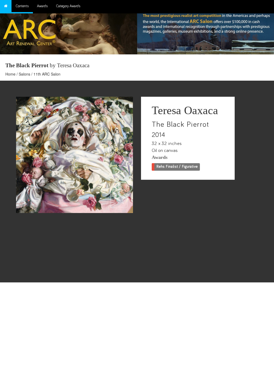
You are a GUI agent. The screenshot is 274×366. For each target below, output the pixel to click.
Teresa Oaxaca (185, 110)
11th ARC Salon (46, 74)
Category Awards (68, 6)
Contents (22, 6)
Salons (24, 74)
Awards (42, 6)
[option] (205, 32)
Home (10, 74)
